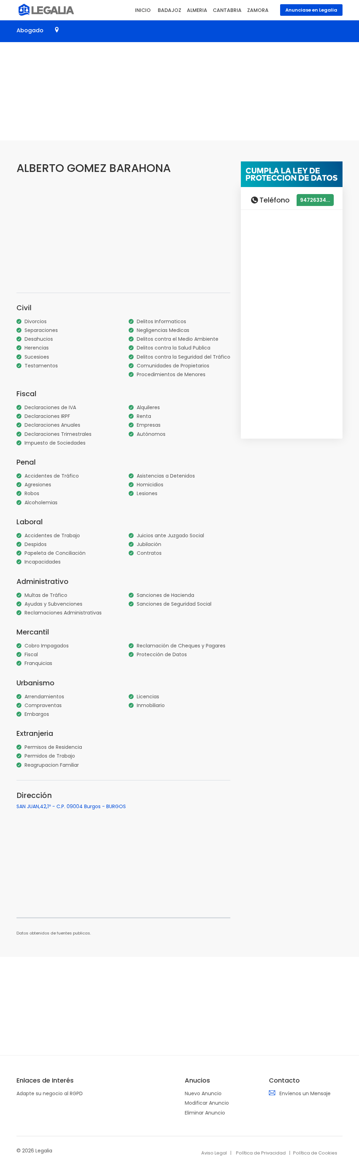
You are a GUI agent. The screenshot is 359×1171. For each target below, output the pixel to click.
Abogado (29, 30)
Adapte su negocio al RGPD (49, 1093)
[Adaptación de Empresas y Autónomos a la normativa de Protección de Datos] (292, 173)
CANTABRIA (227, 10)
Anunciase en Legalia (311, 10)
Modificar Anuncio (207, 1102)
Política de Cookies (315, 1153)
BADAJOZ (169, 10)
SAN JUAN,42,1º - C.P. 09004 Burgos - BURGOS (71, 806)
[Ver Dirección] (57, 30)
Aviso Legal (214, 1153)
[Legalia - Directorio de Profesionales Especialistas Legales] (45, 9)
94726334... (315, 200)
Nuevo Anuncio (203, 1093)
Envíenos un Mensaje (305, 1093)
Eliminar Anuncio (205, 1112)
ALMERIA (197, 10)
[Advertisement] (179, 91)
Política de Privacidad (261, 1153)
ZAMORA (258, 10)
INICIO (143, 10)
